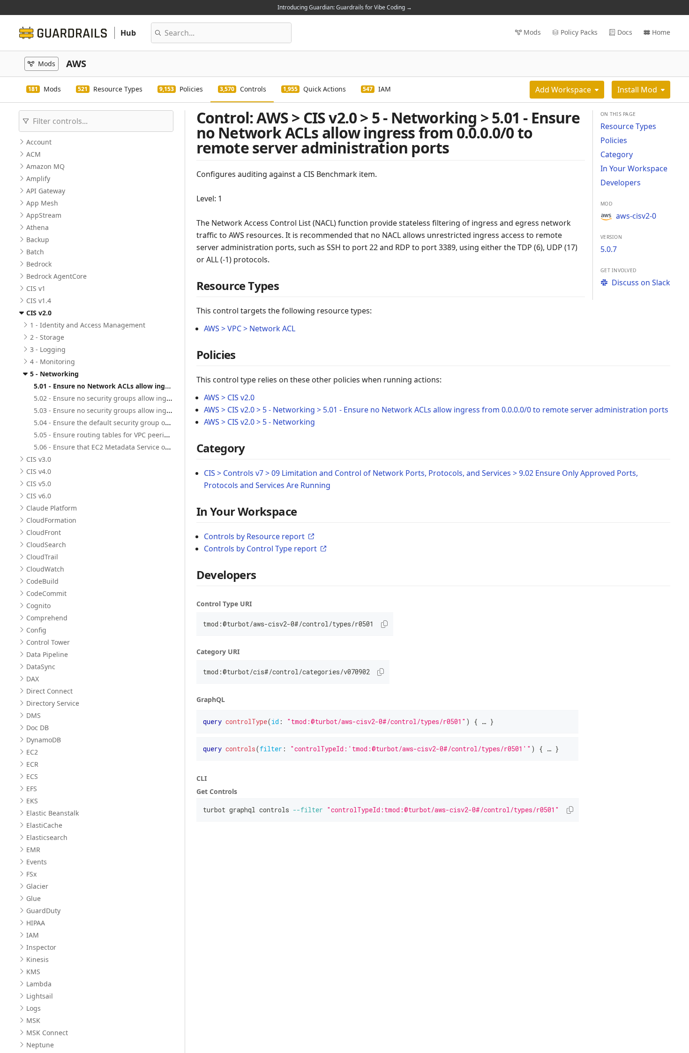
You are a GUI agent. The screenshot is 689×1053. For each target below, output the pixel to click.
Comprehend (46, 617)
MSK (33, 1020)
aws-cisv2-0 (636, 216)
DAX (32, 678)
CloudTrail (42, 556)
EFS (31, 788)
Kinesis (37, 959)
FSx (31, 874)
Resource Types (628, 126)
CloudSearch (46, 544)
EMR (33, 849)
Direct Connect (49, 691)
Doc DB (37, 727)
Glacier (37, 886)
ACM (33, 154)
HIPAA (35, 922)
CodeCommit (46, 593)
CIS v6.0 (38, 495)
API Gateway (45, 190)
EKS (32, 800)
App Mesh (42, 202)
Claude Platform (51, 508)
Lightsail (39, 996)
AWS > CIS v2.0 (229, 397)
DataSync (40, 666)
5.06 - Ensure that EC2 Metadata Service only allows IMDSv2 (128, 447)
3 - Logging (48, 349)
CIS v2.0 (39, 312)
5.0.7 (608, 249)
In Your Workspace (633, 168)
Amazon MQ (45, 166)
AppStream (43, 215)
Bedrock (39, 263)
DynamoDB (43, 739)
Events (36, 861)
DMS (33, 715)
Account (39, 141)
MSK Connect (47, 1032)
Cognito (38, 605)
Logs (33, 1008)
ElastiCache (44, 825)
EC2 (32, 752)
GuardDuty (43, 910)
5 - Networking (54, 373)
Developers (620, 182)
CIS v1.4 (38, 300)
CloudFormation (51, 520)
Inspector (41, 947)
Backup (37, 239)
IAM (32, 935)
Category (616, 154)
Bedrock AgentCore (56, 276)
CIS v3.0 (38, 459)
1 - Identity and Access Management (87, 324)
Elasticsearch (46, 837)
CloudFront (43, 532)
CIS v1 (35, 288)
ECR (32, 764)
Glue (33, 898)
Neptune (40, 1044)
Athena (37, 227)
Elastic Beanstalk (52, 813)
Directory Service (52, 703)
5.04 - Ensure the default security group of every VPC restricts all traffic (145, 422)
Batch (35, 251)
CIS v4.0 (38, 471)
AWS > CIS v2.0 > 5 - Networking (259, 422)
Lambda (39, 983)
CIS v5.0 (38, 483)
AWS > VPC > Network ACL (249, 328)
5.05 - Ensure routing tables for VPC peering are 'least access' (130, 434)
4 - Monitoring (52, 361)
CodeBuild (42, 581)
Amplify (38, 178)
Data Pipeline (47, 654)
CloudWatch (45, 569)
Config (36, 630)
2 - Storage (47, 337)
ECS (32, 776)
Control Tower (48, 642)
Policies (613, 140)
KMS (33, 971)
